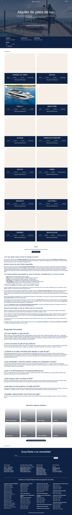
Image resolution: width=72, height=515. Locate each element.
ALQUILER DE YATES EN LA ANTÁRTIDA (43, 508)
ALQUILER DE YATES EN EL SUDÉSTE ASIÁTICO (60, 483)
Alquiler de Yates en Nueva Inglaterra (58, 508)
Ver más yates (36, 251)
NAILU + (20, 106)
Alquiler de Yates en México (40, 501)
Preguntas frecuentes (56, 468)
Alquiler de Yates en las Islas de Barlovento (42, 487)
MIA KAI (52, 75)
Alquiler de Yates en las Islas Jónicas (25, 501)
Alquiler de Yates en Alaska (56, 506)
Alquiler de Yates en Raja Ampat (57, 487)
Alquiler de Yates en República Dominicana (42, 490)
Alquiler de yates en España (41, 469)
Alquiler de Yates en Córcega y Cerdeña (9, 504)
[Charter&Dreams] (36, 1)
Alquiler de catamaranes (40, 468)
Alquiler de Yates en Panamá (40, 502)
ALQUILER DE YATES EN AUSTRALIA (42, 506)
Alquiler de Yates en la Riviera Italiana (9, 505)
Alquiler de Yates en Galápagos (41, 500)
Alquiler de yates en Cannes (25, 470)
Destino (8, 38)
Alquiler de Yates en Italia (7, 501)
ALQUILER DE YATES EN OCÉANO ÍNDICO (59, 490)
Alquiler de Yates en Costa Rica (41, 498)
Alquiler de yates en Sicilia (40, 471)
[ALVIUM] (19, 135)
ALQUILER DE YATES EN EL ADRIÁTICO (26, 483)
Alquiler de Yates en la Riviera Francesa (9, 494)
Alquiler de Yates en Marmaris (24, 508)
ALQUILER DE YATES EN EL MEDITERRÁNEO (11, 483)
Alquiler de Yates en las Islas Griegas (25, 497)
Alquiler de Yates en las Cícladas (24, 498)
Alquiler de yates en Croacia (25, 467)
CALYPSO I (52, 201)
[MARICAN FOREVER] (52, 135)
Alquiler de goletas (39, 467)
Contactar (54, 466)
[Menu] (1, 1)
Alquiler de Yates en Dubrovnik (24, 486)
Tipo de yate (24, 38)
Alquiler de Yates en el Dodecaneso (25, 500)
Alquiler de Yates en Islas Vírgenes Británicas (43, 486)
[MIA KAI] (52, 72)
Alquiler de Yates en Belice (40, 497)
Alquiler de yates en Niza (24, 469)
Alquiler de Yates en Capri (7, 508)
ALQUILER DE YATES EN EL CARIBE (42, 483)
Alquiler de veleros (39, 466)
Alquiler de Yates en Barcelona (8, 486)
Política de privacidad (56, 467)
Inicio (4, 445)
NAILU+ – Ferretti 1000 (8, 466)
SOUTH (20, 169)
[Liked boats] (70, 1)
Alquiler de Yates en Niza (7, 499)
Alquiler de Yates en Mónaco (8, 495)
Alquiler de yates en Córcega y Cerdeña (27, 466)
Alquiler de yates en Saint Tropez (26, 468)
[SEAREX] (19, 230)
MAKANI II (20, 201)
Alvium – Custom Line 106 (8, 467)
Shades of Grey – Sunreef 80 (9, 470)
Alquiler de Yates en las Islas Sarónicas (25, 502)
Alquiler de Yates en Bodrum (24, 507)
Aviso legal (54, 469)
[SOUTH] (19, 167)
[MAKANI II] (19, 198)
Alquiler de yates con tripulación (41, 474)
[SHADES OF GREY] (19, 72)
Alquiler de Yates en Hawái (56, 507)
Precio (7, 42)
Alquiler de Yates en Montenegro (25, 493)
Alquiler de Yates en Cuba (40, 491)
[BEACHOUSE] (52, 230)
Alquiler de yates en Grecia (41, 473)
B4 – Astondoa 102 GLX (8, 469)
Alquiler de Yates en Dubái (56, 499)
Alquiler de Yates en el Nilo (56, 500)
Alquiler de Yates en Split (23, 490)
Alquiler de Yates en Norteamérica (57, 503)
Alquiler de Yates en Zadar (23, 491)
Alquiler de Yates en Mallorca (8, 490)
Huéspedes (37, 38)
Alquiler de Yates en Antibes (8, 496)
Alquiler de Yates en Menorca (8, 491)
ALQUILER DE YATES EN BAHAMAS (42, 493)
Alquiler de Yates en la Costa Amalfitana (9, 503)
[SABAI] (52, 167)
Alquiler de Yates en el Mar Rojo (57, 496)
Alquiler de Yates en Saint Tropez (8, 500)
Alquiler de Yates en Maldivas (57, 492)
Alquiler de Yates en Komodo (57, 486)
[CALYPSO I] (52, 198)
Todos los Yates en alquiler (8, 471)
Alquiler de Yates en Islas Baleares (8, 487)
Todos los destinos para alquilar (36, 440)
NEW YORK (52, 106)
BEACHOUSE (52, 232)
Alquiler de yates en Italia (40, 470)
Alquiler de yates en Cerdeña (41, 472)
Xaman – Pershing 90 (8, 468)
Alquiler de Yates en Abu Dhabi (57, 497)
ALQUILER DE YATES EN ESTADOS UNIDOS (59, 502)
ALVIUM (20, 138)
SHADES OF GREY (20, 75)
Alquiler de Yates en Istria (23, 487)
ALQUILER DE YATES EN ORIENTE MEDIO (59, 495)
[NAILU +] (19, 104)
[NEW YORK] (52, 104)
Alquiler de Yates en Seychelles (57, 493)
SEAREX (20, 232)
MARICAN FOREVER (52, 138)
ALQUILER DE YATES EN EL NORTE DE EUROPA (44, 504)
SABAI (52, 169)
